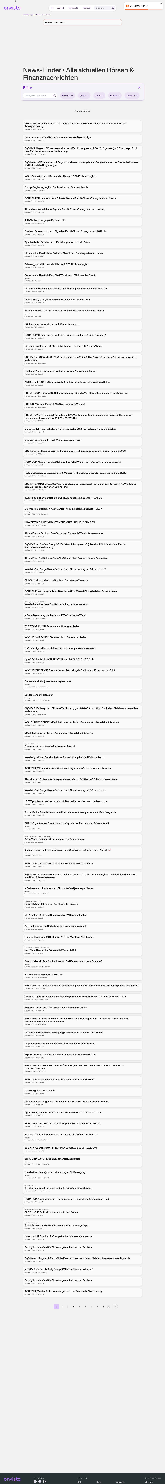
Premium (87, 8)
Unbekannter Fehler (138, 6)
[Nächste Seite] (115, 1306)
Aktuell (60, 8)
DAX (80, 1482)
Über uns (149, 1482)
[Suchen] (113, 8)
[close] (161, 4)
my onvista (73, 8)
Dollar (99, 1482)
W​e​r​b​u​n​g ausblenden (104, 46)
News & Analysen (29, 15)
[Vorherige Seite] (50, 1306)
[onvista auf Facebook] (35, 1482)
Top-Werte (120, 1482)
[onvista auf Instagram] (44, 1482)
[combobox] (40, 95)
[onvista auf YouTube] (39, 1482)
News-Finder (46, 15)
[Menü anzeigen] (52, 7)
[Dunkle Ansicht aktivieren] (15, 1)
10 (109, 1306)
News (38, 15)
